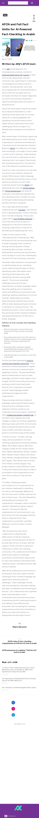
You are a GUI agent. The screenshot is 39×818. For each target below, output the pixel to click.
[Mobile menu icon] (32, 3)
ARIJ (8, 69)
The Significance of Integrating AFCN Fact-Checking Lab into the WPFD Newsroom (19, 680)
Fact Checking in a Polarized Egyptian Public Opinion (19, 688)
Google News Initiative (23, 219)
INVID (27, 185)
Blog (5, 15)
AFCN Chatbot (29, 188)
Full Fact (21, 210)
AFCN (12, 149)
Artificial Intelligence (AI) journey (15, 75)
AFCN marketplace (13, 191)
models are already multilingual (20, 415)
